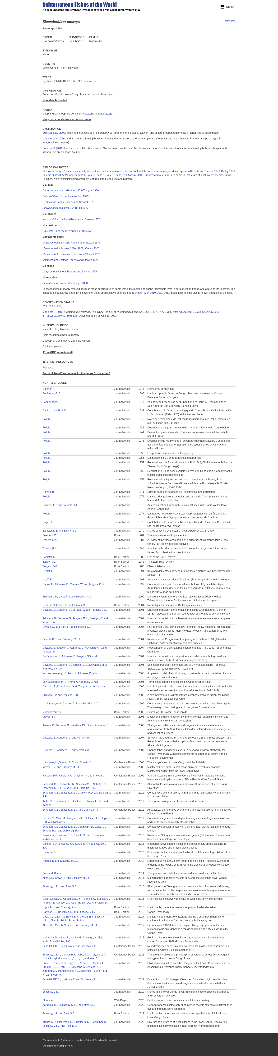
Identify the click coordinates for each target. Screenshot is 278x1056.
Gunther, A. (48, 388)
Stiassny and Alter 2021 (97, 113)
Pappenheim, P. (51, 402)
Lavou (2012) (53, 138)
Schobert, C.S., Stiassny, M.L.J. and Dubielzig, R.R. (71, 809)
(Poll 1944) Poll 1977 (65, 208)
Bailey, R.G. (49, 561)
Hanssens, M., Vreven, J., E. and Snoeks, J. (67, 762)
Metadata (230, 21)
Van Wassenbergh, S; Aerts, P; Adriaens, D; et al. (70, 673)
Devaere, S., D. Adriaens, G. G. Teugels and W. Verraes (73, 686)
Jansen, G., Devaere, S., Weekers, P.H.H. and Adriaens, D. (75, 725)
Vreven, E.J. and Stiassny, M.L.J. (60, 767)
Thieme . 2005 (53, 175)
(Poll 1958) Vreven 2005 (70, 248)
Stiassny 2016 (134, 175)
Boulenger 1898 (65, 283)
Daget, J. (47, 522)
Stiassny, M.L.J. (51, 991)
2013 (167, 292)
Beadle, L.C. (49, 535)
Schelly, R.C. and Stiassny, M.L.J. (61, 639)
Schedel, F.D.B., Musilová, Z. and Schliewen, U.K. (70, 946)
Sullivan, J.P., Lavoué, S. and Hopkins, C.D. (67, 596)
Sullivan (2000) (54, 132)
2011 (160, 292)
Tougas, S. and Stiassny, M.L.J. (60, 860)
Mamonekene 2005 (76, 175)
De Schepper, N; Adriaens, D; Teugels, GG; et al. (69, 656)
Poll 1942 (65, 196)
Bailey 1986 (228, 171)
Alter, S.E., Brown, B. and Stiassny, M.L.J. (65, 878)
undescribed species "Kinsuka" (67, 231)
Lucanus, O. (49, 852)
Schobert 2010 (144, 292)
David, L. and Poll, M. (54, 410)
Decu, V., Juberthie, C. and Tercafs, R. (64, 605)
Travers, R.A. (49, 540)
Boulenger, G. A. (51, 393)
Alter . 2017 (116, 175)
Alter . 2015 (97, 175)
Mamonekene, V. (52, 712)
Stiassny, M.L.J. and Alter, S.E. (59, 886)
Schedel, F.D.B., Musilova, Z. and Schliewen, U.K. (70, 979)
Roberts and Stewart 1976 (205, 171)
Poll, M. (46, 419)
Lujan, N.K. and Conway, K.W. (59, 907)
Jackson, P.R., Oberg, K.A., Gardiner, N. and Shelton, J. (73, 775)
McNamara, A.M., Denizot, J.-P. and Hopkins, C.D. (70, 703)
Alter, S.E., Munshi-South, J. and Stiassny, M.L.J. (69, 925)
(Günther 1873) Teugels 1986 (70, 190)
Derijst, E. (48, 571)
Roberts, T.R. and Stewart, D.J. (59, 505)
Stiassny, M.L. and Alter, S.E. (58, 1013)
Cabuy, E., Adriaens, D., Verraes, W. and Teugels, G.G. (73, 584)
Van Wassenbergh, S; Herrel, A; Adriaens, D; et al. (70, 681)
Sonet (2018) (52, 148)
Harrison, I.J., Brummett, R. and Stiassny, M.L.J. (69, 912)
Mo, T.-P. (47, 579)
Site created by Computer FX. (57, 1045)
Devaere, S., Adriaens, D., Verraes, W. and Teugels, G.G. (74, 609)
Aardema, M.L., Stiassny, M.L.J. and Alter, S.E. (68, 1005)
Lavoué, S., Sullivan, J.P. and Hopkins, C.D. (67, 626)
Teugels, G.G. (50, 566)
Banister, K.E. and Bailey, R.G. (59, 530)
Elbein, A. (47, 1000)
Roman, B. (48, 492)
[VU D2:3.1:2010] (52, 306)
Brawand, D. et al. (52, 873)
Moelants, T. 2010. (52, 312)
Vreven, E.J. (49, 716)
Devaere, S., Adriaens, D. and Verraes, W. (66, 737)
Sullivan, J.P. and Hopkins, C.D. (60, 695)
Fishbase (47, 367)
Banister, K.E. (50, 557)
